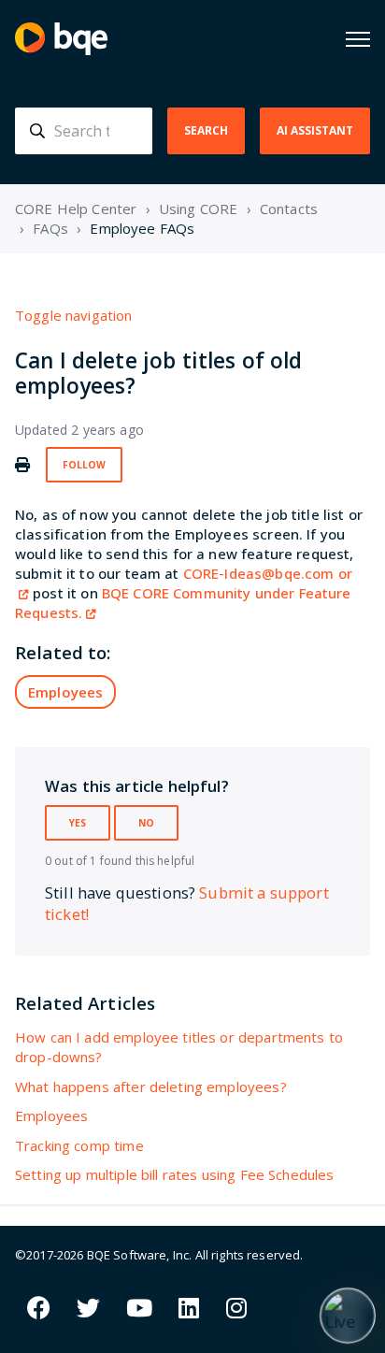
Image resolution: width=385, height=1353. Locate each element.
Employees (65, 692)
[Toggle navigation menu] (358, 39)
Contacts (289, 208)
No (146, 822)
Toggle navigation (74, 315)
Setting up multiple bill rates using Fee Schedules (175, 1174)
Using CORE (198, 208)
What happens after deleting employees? (151, 1086)
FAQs (50, 228)
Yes (77, 822)
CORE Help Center (75, 208)
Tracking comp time (79, 1145)
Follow (84, 464)
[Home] (61, 38)
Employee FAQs (142, 228)
